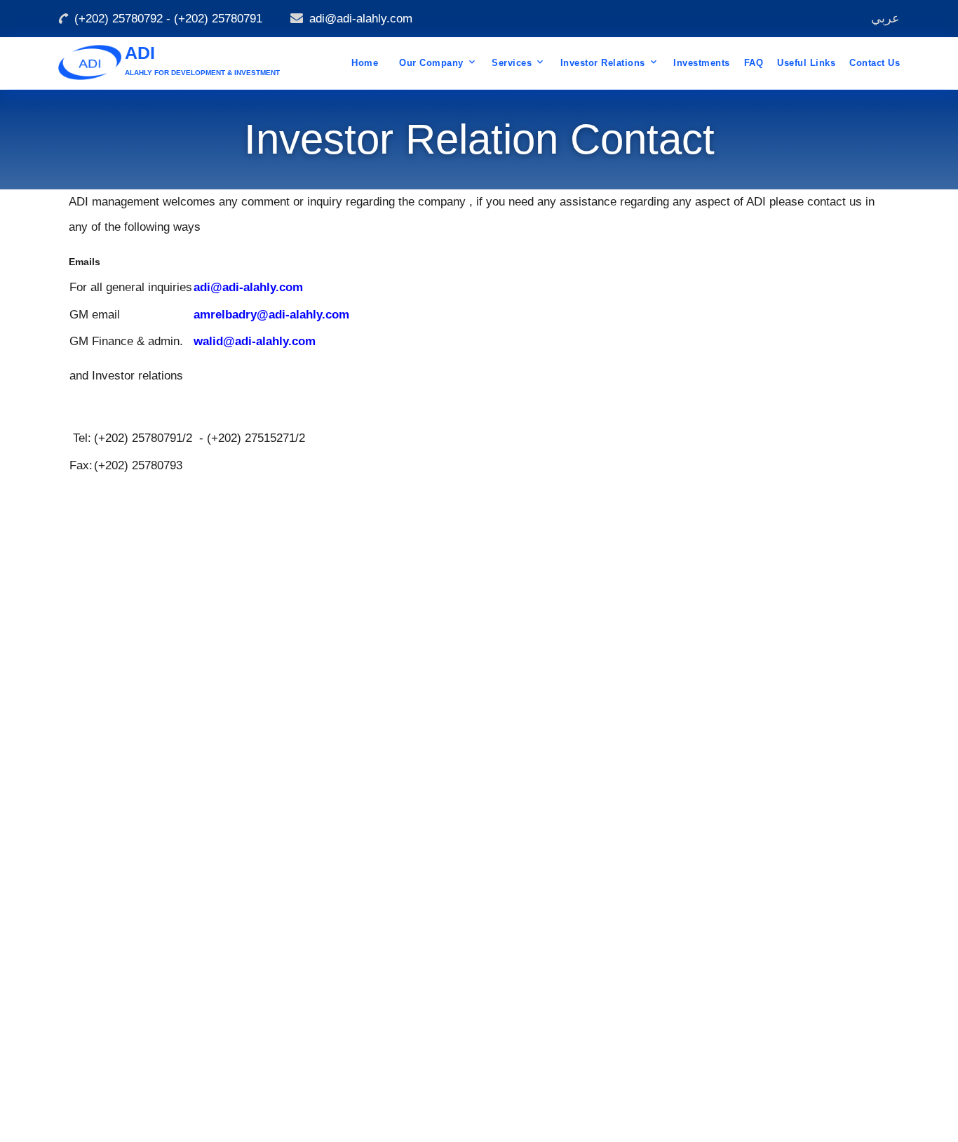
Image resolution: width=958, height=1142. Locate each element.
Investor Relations (602, 63)
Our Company (431, 63)
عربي (885, 18)
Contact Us (874, 63)
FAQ (754, 63)
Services (512, 63)
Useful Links (806, 63)
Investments (701, 63)
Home (364, 63)
